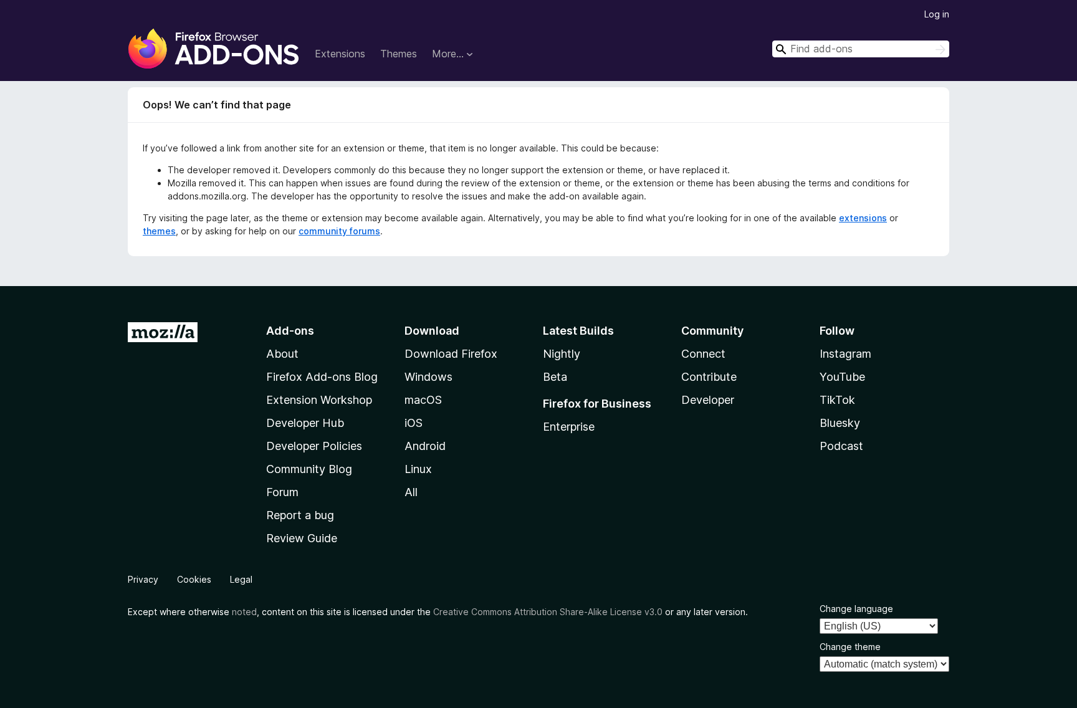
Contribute (709, 376)
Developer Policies (314, 445)
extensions (863, 218)
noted (244, 611)
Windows (428, 376)
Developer (707, 399)
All (411, 492)
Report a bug (300, 515)
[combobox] (860, 49)
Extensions (340, 53)
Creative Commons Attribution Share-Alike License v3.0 (548, 611)
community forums (339, 231)
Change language (856, 608)
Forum (282, 492)
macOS (423, 399)
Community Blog (309, 469)
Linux (418, 469)
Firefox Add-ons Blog (322, 376)
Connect (703, 353)
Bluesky (840, 422)
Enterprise (569, 426)
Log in (936, 14)
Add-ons (290, 330)
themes (159, 231)
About (282, 353)
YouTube (842, 376)
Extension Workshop (319, 399)
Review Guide (301, 538)
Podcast (841, 445)
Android (425, 445)
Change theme (850, 646)
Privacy (143, 579)
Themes (398, 53)
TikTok (837, 399)
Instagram (845, 353)
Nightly (561, 353)
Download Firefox (450, 353)
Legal (241, 579)
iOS (413, 422)
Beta (555, 376)
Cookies (194, 579)
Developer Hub (305, 422)
